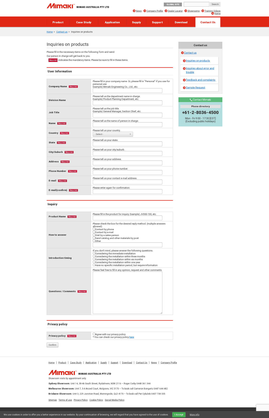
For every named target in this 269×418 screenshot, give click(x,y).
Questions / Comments (62, 291)
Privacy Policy (81, 400)
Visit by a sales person (107, 235)
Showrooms (194, 11)
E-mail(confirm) (58, 190)
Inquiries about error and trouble (200, 70)
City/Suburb (56, 152)
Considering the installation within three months (120, 256)
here (131, 337)
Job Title (54, 112)
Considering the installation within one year (117, 262)
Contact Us (207, 22)
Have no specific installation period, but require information (126, 265)
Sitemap (52, 400)
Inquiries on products (198, 60)
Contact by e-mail (104, 232)
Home (217, 13)
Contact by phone (104, 229)
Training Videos (213, 11)
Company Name (58, 86)
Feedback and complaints (200, 79)
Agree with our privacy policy (110, 334)
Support (157, 22)
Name (52, 123)
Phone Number (57, 171)
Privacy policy (57, 335)
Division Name (57, 100)
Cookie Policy (96, 400)
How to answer (57, 234)
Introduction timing (60, 258)
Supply (136, 22)
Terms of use (65, 400)
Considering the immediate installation (115, 253)
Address (54, 161)
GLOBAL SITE (173, 4)
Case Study (83, 22)
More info (194, 414)
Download (181, 22)
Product (58, 22)
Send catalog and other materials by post (117, 238)
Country (53, 133)
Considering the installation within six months (119, 259)
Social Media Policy (114, 400)
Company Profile (155, 11)
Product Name (57, 216)
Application (112, 22)
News (139, 11)
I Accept (178, 414)
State (52, 142)
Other (98, 241)
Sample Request (195, 87)
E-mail (52, 180)
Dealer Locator (175, 11)
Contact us (62, 32)
